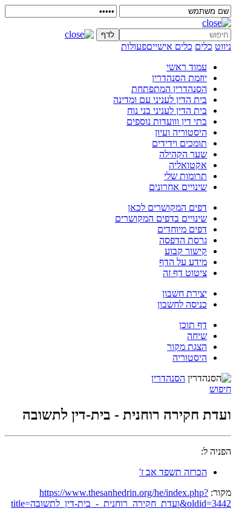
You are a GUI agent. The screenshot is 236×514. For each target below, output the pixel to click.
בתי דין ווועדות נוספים (166, 121)
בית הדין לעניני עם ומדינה (160, 99)
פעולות (133, 46)
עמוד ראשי (186, 67)
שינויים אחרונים (178, 187)
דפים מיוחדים (182, 229)
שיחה (197, 336)
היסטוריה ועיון (181, 132)
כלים (203, 46)
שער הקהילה (183, 154)
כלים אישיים (169, 46)
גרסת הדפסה (183, 240)
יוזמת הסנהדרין (179, 78)
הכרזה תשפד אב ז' (173, 472)
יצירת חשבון (184, 293)
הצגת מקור (187, 346)
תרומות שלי (185, 176)
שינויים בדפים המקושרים (161, 218)
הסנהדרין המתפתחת (169, 89)
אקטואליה (188, 165)
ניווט (223, 46)
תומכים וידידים (179, 143)
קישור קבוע (186, 251)
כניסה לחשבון (182, 304)
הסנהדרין (168, 378)
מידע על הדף (183, 262)
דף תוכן (193, 325)
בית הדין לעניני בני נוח (167, 110)
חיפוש (220, 389)
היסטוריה (189, 357)
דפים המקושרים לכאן (167, 207)
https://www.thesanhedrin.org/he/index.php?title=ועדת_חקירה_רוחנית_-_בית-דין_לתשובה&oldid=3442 (121, 498)
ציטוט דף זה (185, 273)
